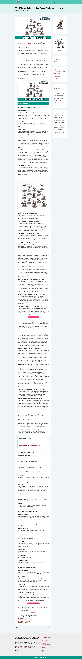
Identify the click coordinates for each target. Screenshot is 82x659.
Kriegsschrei (44, 641)
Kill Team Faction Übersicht (24, 621)
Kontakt (55, 61)
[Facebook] (15, 650)
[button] (66, 2)
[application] (29, 2)
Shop (54, 2)
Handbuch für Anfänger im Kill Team (25, 619)
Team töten (34, 71)
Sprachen (61, 2)
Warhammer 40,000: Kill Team (26, 43)
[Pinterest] (17, 650)
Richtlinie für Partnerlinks (59, 69)
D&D (38, 2)
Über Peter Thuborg (58, 59)
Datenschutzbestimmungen (59, 71)
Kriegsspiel (27, 2)
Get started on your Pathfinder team (33, 603)
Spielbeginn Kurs (44, 2)
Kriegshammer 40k (45, 636)
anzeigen (30, 103)
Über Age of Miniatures (58, 58)
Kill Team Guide (23, 622)
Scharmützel (33, 2)
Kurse (57, 2)
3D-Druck (50, 2)
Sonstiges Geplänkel (46, 644)
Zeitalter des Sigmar (46, 637)
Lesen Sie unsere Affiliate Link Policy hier (59, 132)
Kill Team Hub (21, 618)
